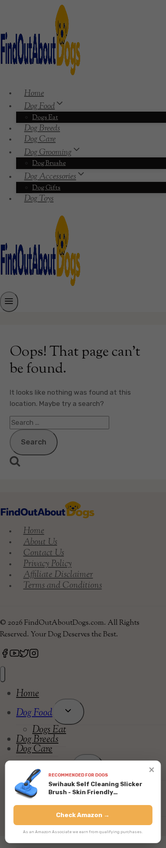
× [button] (152, 769)
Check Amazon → (83, 815)
